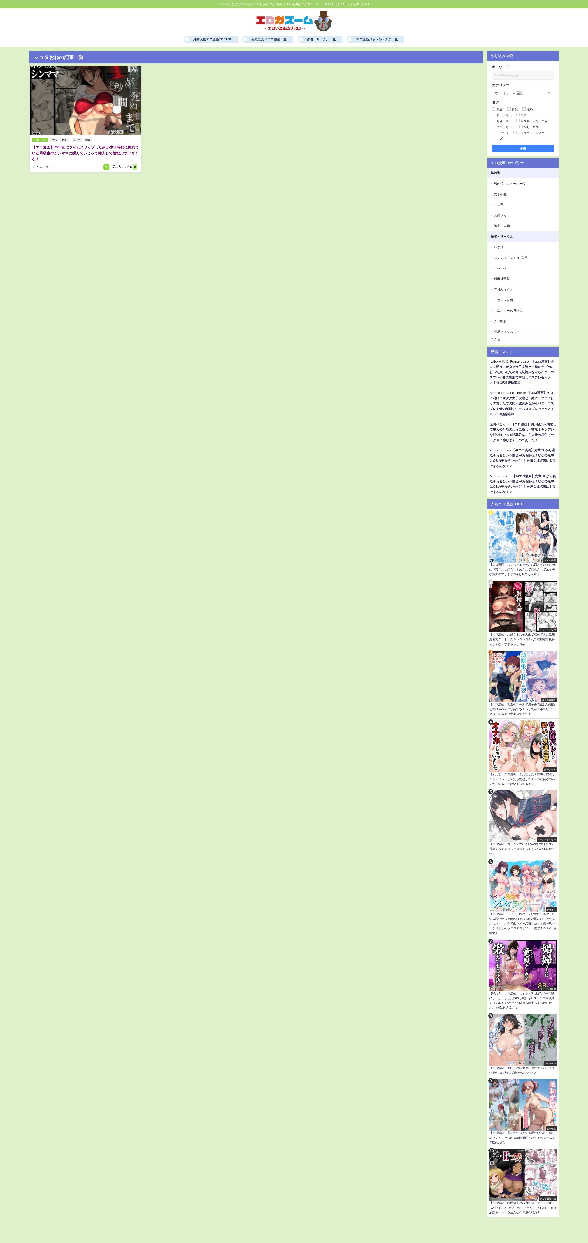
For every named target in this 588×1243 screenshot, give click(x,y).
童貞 (87, 140)
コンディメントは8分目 (511, 257)
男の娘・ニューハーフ (510, 183)
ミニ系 (498, 204)
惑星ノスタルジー (507, 331)
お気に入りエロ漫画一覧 (269, 39)
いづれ (498, 247)
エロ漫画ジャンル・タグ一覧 (377, 39)
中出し (65, 140)
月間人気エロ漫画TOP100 (212, 39)
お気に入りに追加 (122, 166)
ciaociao (500, 268)
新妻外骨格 (502, 278)
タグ (495, 102)
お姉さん (500, 215)
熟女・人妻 (40, 140)
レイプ (77, 140)
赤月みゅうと (503, 289)
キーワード (500, 67)
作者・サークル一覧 (321, 39)
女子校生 (500, 194)
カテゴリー (500, 85)
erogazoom (498, 450)
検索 (523, 148)
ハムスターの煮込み (508, 310)
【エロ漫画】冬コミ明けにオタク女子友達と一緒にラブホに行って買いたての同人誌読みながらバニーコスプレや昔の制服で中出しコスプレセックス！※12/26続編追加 (522, 372)
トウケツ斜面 (503, 300)
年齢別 (495, 172)
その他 (495, 339)
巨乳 (54, 140)
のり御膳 (500, 321)
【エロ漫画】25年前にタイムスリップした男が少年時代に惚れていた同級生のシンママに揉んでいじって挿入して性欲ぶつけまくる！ (85, 153)
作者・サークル (502, 236)
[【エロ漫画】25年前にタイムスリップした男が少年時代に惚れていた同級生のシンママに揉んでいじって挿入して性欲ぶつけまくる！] (85, 100)
